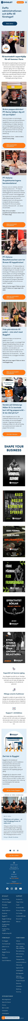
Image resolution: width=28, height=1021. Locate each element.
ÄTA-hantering (19, 954)
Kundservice (19, 899)
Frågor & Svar (19, 902)
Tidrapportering (20, 959)
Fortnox (4, 1005)
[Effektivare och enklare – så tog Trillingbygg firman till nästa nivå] (14, 805)
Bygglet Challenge (6, 919)
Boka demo (20, 2)
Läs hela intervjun (12, 434)
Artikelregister (19, 970)
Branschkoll (19, 919)
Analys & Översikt (20, 980)
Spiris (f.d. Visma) (6, 1002)
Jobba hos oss (5, 946)
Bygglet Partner (6, 952)
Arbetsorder (19, 956)
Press (3, 955)
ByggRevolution (6, 921)
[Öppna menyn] (26, 2)
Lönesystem (19, 986)
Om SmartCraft (6, 944)
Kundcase (4, 913)
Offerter (18, 941)
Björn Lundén (5, 1008)
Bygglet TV (4, 916)
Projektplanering (20, 944)
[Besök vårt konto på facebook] (7, 888)
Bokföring (18, 989)
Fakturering (19, 965)
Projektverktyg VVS (6, 933)
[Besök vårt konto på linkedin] (16, 888)
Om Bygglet (5, 941)
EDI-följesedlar (20, 973)
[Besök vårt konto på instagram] (12, 888)
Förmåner (4, 905)
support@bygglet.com (16, 883)
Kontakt (4, 949)
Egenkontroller (20, 968)
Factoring (18, 992)
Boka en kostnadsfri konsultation (13, 297)
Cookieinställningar (21, 916)
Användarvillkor (20, 907)
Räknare (18, 921)
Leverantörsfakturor (21, 962)
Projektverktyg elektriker (5, 925)
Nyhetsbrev (5, 958)
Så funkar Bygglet (6, 902)
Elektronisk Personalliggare (20, 977)
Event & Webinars (6, 960)
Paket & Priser (5, 899)
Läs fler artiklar (14, 855)
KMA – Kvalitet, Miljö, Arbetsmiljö (20, 947)
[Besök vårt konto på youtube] (20, 888)
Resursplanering (20, 951)
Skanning (18, 983)
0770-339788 (15, 878)
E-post (17, 905)
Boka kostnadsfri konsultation (12, 145)
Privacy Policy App (20, 910)
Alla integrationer (6, 999)
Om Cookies (19, 913)
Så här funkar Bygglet (13, 790)
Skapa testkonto (6, 910)
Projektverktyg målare (5, 929)
